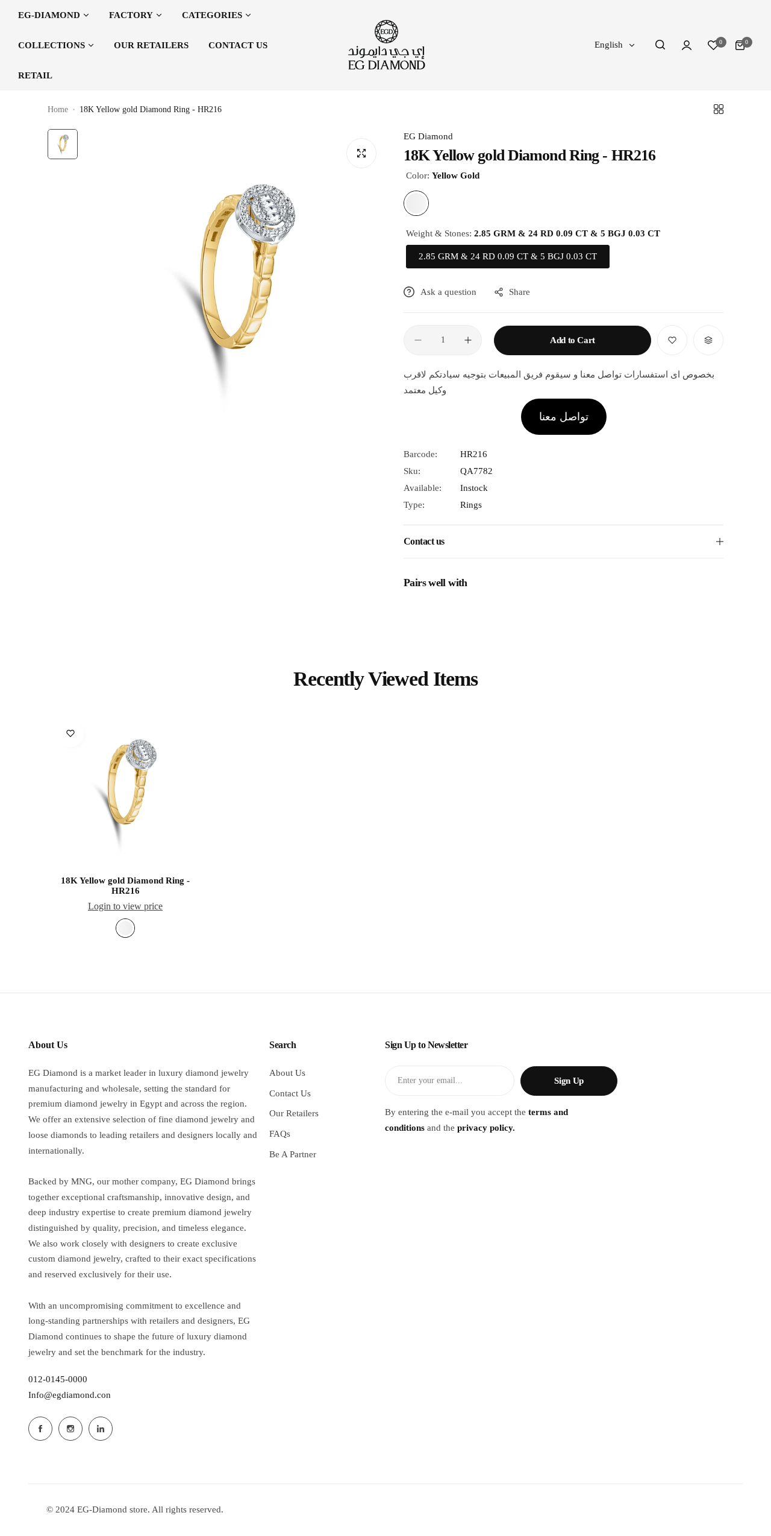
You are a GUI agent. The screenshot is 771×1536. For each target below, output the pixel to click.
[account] (686, 45)
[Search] (660, 45)
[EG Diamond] (385, 45)
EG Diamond (428, 136)
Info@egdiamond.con (69, 1395)
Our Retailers (294, 1113)
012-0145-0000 (57, 1379)
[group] (235, 280)
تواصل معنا (563, 417)
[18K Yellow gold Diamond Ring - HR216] (125, 789)
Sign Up (568, 1081)
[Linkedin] (101, 1429)
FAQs (279, 1134)
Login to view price (125, 906)
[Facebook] (40, 1429)
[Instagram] (70, 1429)
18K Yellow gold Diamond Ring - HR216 (125, 886)
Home (58, 109)
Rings (471, 505)
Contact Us (290, 1093)
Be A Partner (292, 1154)
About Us (287, 1073)
